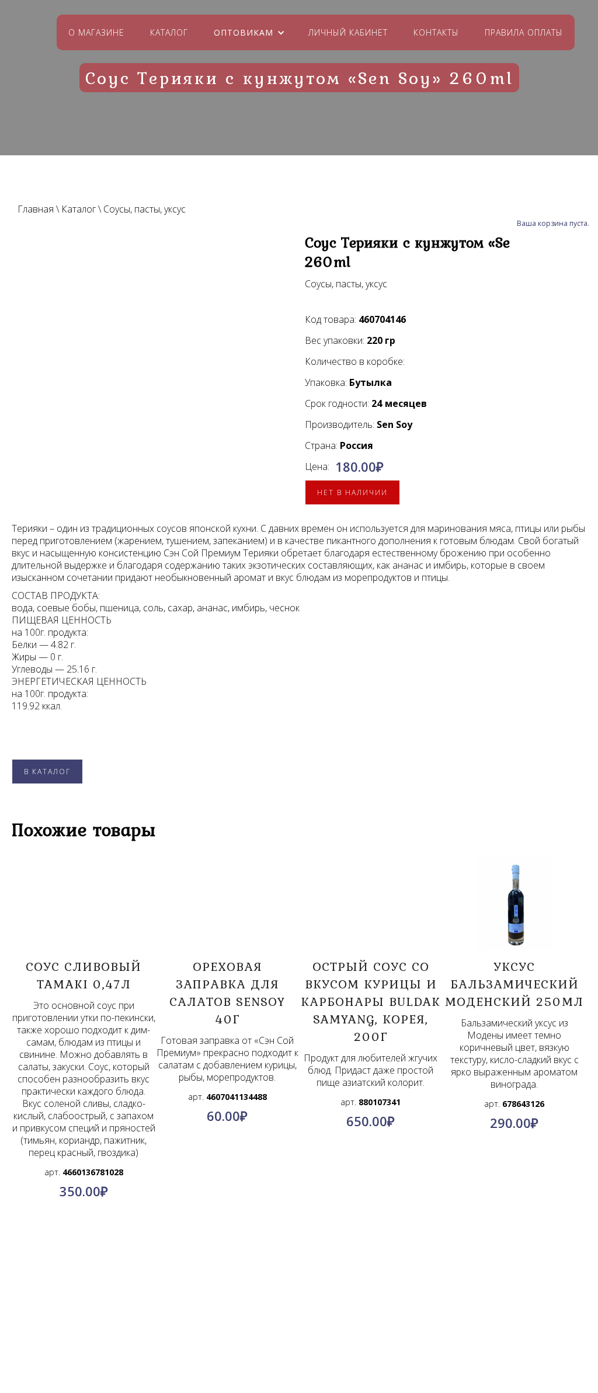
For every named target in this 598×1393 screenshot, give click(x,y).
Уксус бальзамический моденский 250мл (514, 984)
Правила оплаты (524, 32)
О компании (119, 1304)
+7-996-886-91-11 (320, 1344)
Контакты (436, 32)
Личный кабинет (348, 32)
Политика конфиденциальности (119, 1332)
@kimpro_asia (325, 1330)
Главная (36, 209)
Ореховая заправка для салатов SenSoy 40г (227, 992)
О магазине (96, 32)
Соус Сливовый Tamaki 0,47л (83, 975)
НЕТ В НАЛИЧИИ (352, 492)
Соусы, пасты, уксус (144, 209)
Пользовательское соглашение (119, 1346)
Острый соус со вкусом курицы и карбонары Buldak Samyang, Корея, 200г (370, 1001)
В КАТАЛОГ (47, 771)
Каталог (169, 32)
